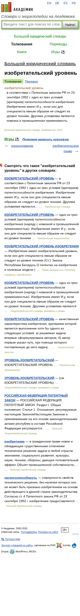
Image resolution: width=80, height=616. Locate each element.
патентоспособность (20, 477)
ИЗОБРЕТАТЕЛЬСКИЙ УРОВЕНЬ (29, 178)
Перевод (31, 81)
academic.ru (17, 7)
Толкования (21, 44)
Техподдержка (29, 532)
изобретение (14, 441)
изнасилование (22, 145)
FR (74, 3)
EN (49, 3)
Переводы (58, 44)
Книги (21, 52)
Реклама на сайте (48, 532)
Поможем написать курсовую (45, 139)
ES (66, 3)
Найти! (70, 24)
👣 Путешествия (10, 539)
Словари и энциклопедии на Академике (38, 16)
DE (57, 3)
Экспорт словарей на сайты (17, 545)
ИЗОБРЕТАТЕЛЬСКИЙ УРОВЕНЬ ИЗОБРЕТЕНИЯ (41, 246)
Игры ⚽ (58, 52)
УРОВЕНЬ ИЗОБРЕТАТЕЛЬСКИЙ (29, 360)
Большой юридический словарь (40, 36)
